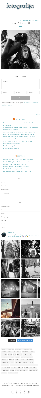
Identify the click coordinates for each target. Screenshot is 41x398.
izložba (11, 359)
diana (10, 354)
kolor (22, 359)
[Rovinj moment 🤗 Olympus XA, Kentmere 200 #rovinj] (30, 308)
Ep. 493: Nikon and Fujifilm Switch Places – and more (18, 159)
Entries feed (4, 186)
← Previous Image (25, 20)
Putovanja (23, 365)
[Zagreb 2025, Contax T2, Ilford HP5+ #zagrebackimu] (30, 268)
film (24, 354)
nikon (31, 362)
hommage (29, 357)
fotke (29, 354)
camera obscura (7, 351)
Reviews (3, 220)
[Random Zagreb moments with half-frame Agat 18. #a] (10, 308)
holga (23, 357)
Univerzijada (33, 370)
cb (14, 351)
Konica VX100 (30, 359)
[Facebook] (12, 392)
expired (19, 354)
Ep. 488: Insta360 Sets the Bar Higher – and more (17, 171)
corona (32, 351)
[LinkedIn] (20, 392)
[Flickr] (28, 392)
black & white (27, 349)
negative (25, 362)
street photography (21, 370)
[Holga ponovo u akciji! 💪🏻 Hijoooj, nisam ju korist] (10, 268)
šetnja (16, 372)
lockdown (5, 362)
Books (3, 209)
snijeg (12, 370)
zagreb (10, 372)
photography (14, 365)
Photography (4, 217)
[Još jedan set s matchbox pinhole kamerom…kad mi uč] (30, 288)
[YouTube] (24, 392)
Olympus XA (5, 365)
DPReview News (21, 119)
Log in (3, 182)
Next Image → (35, 20)
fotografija (5, 357)
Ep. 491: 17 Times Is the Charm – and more (15, 164)
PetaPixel (21, 156)
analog (4, 349)
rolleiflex (33, 367)
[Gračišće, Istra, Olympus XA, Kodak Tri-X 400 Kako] (10, 249)
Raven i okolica (32, 365)
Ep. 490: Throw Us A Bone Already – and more (16, 166)
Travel (3, 224)
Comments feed (5, 189)
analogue (11, 349)
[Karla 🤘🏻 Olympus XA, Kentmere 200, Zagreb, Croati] (10, 328)
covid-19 (4, 354)
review (26, 367)
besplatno (18, 349)
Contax (18, 351)
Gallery (3, 213)
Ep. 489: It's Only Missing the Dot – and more (16, 169)
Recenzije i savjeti (17, 367)
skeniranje (5, 370)
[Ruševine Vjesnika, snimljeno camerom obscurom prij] (30, 249)
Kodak (17, 359)
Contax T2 (25, 351)
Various (3, 227)
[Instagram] (16, 392)
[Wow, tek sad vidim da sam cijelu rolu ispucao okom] (30, 328)
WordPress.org (5, 193)
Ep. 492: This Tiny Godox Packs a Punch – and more (17, 162)
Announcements (5, 206)
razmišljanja (6, 367)
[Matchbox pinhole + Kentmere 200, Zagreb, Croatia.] (10, 288)
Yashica (4, 372)
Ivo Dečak (5, 359)
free (12, 357)
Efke (14, 354)
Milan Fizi (18, 362)
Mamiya (12, 362)
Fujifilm (17, 357)
